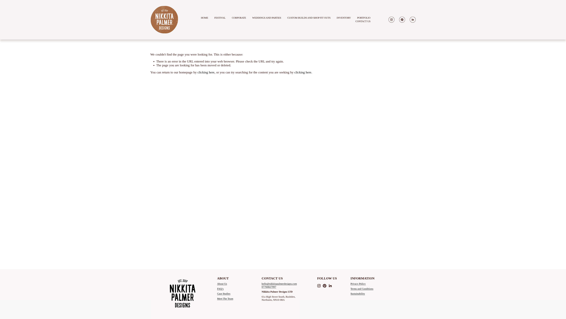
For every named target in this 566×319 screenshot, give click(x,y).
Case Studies (223, 293)
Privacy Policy (358, 283)
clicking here (206, 72)
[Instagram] (391, 20)
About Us (222, 283)
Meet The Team (225, 298)
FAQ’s (220, 288)
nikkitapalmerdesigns (280, 283)
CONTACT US (362, 21)
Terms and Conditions (362, 288)
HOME (204, 17)
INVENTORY (344, 17)
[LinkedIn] (413, 20)
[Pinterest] (402, 20)
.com (294, 283)
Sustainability (358, 293)
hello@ (265, 283)
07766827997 (269, 286)
